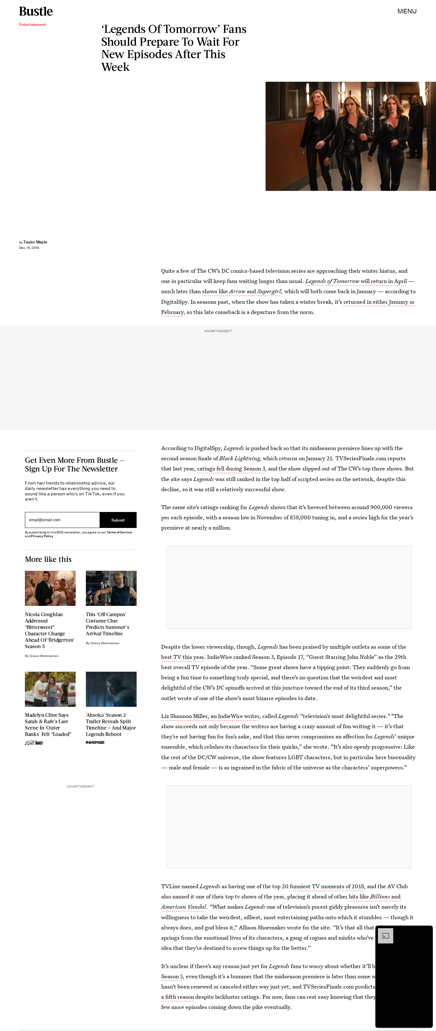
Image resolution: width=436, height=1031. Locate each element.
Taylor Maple (35, 242)
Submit (118, 520)
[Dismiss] (426, 931)
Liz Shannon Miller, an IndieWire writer (210, 716)
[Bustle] (36, 11)
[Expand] (382, 931)
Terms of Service (119, 532)
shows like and (241, 291)
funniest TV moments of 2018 (327, 886)
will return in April (356, 281)
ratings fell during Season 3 (231, 468)
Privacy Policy (42, 536)
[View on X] (289, 587)
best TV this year (182, 657)
